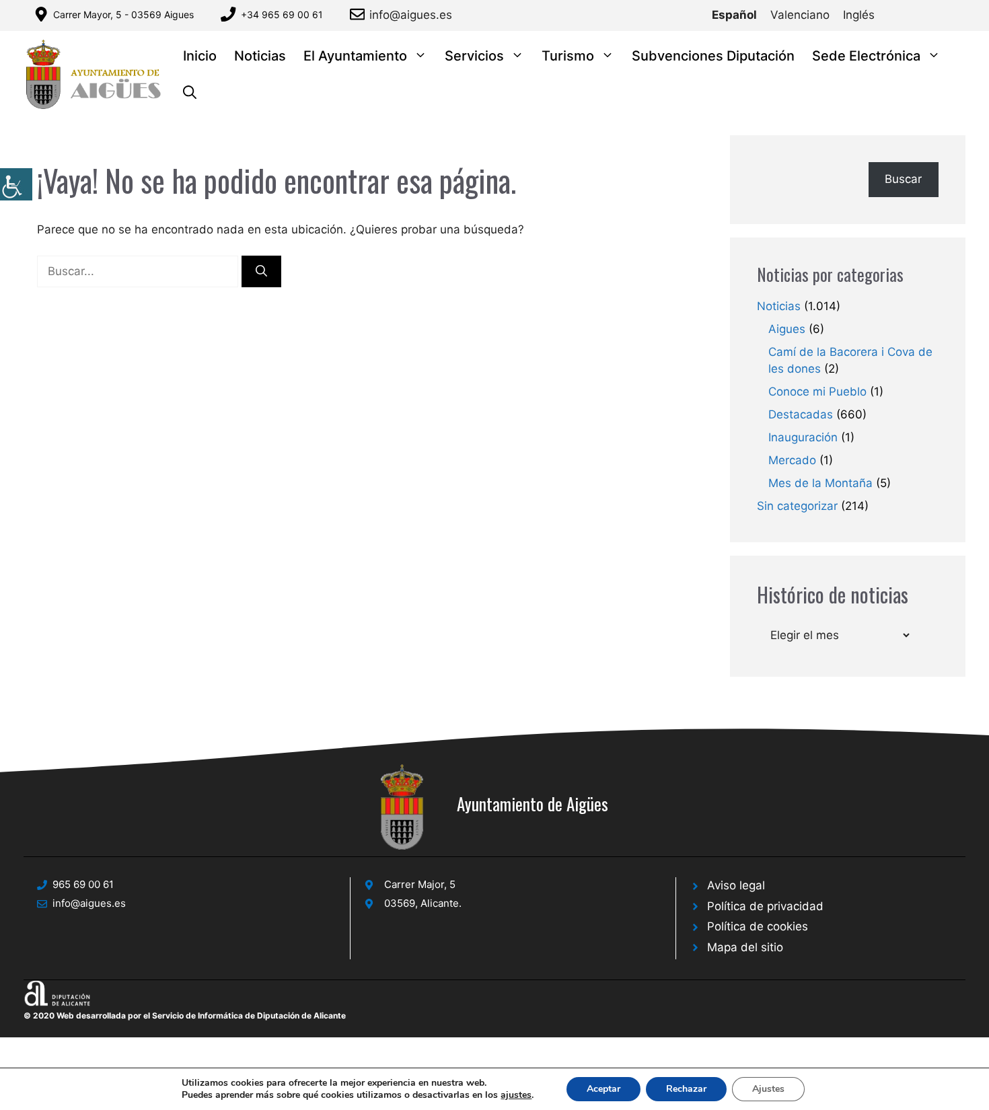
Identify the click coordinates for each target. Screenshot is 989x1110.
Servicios (474, 56)
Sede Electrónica (866, 56)
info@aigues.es (410, 15)
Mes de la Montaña (820, 483)
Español (734, 15)
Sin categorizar (797, 506)
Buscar (903, 179)
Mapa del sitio (745, 947)
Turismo (568, 56)
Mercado (792, 460)
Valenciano (800, 15)
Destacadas (800, 414)
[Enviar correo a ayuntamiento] (359, 14)
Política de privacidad (765, 906)
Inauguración (803, 437)
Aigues (786, 329)
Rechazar (686, 1088)
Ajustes (768, 1088)
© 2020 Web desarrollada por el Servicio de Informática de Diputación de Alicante (185, 1015)
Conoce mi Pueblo (817, 391)
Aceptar (603, 1088)
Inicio (200, 56)
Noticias (260, 56)
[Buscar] (261, 272)
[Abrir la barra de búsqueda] (189, 93)
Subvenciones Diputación (713, 56)
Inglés (859, 15)
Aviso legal (736, 885)
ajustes (516, 1095)
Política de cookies (757, 926)
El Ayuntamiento (355, 56)
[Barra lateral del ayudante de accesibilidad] (16, 184)
